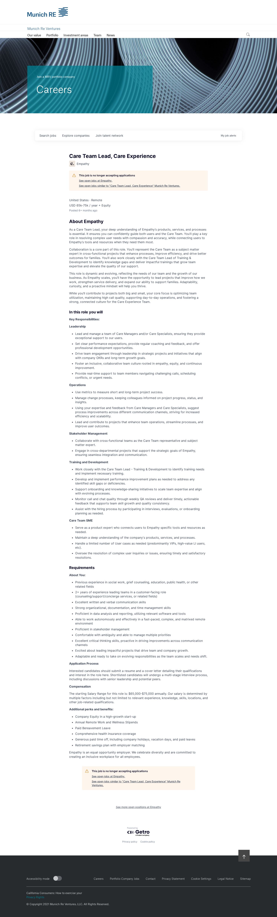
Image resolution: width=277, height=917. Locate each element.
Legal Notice (226, 878)
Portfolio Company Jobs (124, 878)
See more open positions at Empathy (138, 807)
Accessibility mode (38, 878)
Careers (98, 878)
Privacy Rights (35, 897)
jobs (47, 135)
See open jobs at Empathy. (95, 180)
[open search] (248, 35)
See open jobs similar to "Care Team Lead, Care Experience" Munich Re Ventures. (129, 185)
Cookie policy (147, 841)
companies (76, 135)
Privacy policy (129, 841)
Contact (150, 878)
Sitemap (245, 878)
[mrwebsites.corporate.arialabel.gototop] (244, 855)
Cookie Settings (201, 878)
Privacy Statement (173, 878)
